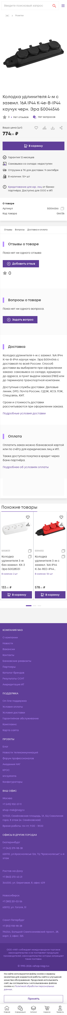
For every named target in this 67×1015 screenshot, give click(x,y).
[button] (33, 53)
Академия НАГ (11, 764)
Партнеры (9, 667)
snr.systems (9, 776)
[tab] (8, 230)
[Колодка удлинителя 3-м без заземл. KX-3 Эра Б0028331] (17, 528)
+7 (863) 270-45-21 (12, 877)
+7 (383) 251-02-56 (12, 901)
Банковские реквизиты (17, 661)
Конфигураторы (13, 782)
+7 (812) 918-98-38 (12, 926)
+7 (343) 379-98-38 (13, 848)
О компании (10, 637)
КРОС (6, 770)
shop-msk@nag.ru (14, 810)
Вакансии (9, 649)
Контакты (8, 655)
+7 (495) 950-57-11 (12, 804)
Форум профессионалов (18, 758)
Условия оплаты (13, 706)
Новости (8, 643)
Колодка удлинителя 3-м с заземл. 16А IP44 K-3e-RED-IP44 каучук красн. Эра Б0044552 (47, 563)
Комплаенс (10, 724)
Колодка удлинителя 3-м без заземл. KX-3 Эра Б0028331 (13, 563)
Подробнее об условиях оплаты (26, 467)
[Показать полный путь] (7, 15)
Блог (5, 746)
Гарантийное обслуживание (21, 718)
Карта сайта (11, 730)
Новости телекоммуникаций (20, 752)
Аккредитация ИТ (13, 684)
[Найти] (54, 6)
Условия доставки (14, 712)
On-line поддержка (15, 701)
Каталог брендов (13, 672)
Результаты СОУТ (13, 678)
